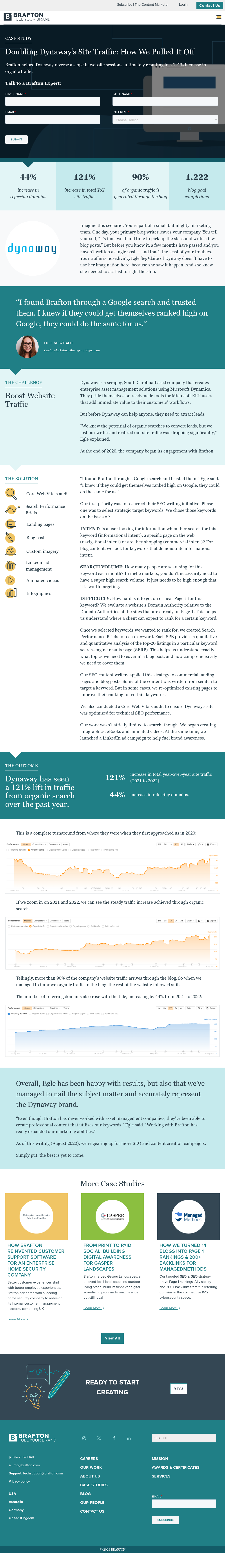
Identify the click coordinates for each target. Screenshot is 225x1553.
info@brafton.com (26, 1465)
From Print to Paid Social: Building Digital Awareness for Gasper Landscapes (107, 1257)
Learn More (16, 1319)
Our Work (91, 1467)
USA (12, 1493)
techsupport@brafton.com (43, 1473)
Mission (160, 1458)
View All (112, 1338)
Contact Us (209, 5)
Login (183, 4)
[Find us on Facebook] (114, 1438)
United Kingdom (21, 1518)
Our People (92, 1502)
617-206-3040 (23, 1456)
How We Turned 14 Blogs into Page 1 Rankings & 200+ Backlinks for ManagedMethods (183, 1257)
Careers (89, 1458)
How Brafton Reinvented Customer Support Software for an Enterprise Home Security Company (35, 1260)
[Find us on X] (99, 1438)
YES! (178, 1388)
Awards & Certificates (176, 1467)
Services (161, 1476)
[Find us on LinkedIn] (129, 1438)
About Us (90, 1476)
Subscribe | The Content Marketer (143, 4)
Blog (85, 1494)
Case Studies (94, 1485)
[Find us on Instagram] (84, 1438)
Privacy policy (19, 1481)
